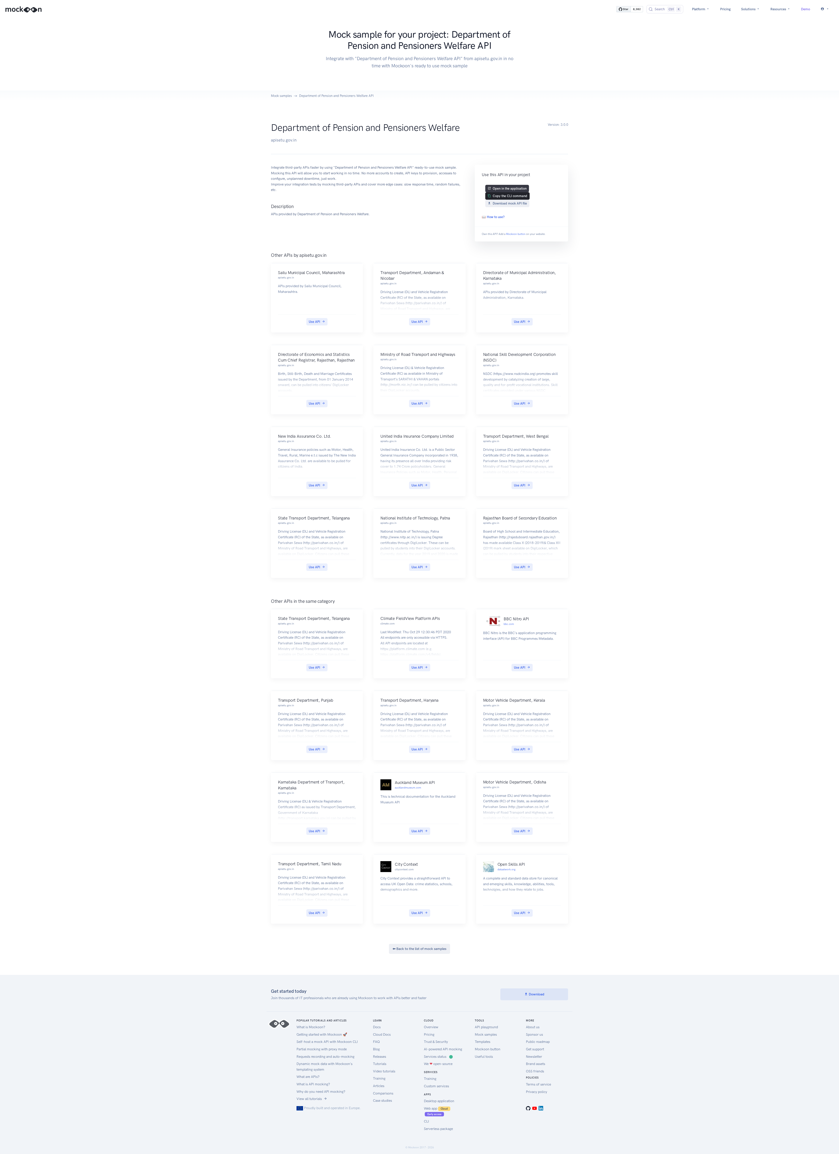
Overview (431, 1027)
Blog (376, 1049)
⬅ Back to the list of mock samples (419, 949)
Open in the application (510, 189)
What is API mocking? (313, 1084)
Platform (699, 9)
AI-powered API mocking (443, 1049)
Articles (378, 1086)
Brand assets (535, 1064)
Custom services (436, 1086)
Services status (438, 1056)
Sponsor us (534, 1034)
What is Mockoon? (310, 1027)
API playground (486, 1027)
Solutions (748, 9)
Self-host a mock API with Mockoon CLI (327, 1042)
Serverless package (438, 1129)
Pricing (725, 9)
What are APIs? (307, 1077)
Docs (377, 1027)
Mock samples (281, 96)
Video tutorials (384, 1071)
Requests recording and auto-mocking (325, 1056)
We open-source (438, 1064)
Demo (805, 9)
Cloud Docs (382, 1034)
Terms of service (538, 1084)
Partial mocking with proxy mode (321, 1049)
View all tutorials (309, 1099)
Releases (379, 1056)
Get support (535, 1049)
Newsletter (534, 1056)
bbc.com (509, 624)
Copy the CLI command (510, 196)
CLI (426, 1121)
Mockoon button (515, 234)
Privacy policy (536, 1092)
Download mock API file (510, 203)
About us (532, 1027)
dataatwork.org (506, 869)
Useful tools (484, 1056)
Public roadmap (538, 1042)
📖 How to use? (493, 217)
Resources (778, 9)
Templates (482, 1042)
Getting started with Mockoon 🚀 (321, 1034)
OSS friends (535, 1071)
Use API (314, 322)
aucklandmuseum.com (408, 787)
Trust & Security (436, 1042)
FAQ (376, 1042)
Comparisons (383, 1093)
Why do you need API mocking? (320, 1091)
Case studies (382, 1100)
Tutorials (379, 1064)
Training (379, 1078)
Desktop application (439, 1101)
